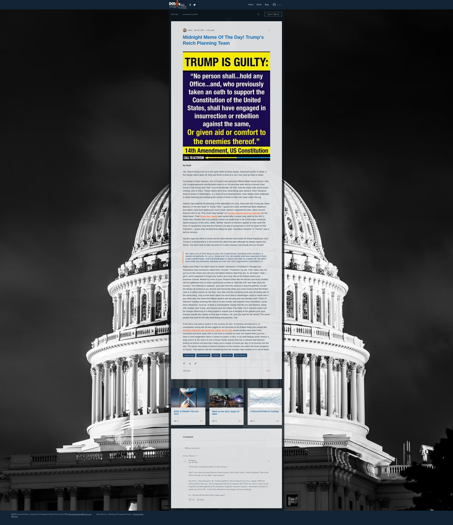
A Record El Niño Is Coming (264, 411)
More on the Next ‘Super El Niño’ (225, 412)
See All (279, 384)
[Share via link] (195, 363)
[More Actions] (268, 461)
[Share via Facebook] (184, 363)
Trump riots (227, 355)
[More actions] (268, 30)
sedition (216, 355)
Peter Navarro (240, 355)
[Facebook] (190, 4)
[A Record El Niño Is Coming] (265, 397)
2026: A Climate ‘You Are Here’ (186, 412)
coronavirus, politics (190, 14)
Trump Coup (189, 355)
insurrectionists (203, 355)
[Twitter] (194, 4)
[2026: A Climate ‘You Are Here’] (188, 397)
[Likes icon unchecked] (190, 499)
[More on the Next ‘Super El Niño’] (226, 398)
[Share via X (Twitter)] (190, 363)
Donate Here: (138, 514)
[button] (258, 14)
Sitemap (14, 516)
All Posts (174, 14)
